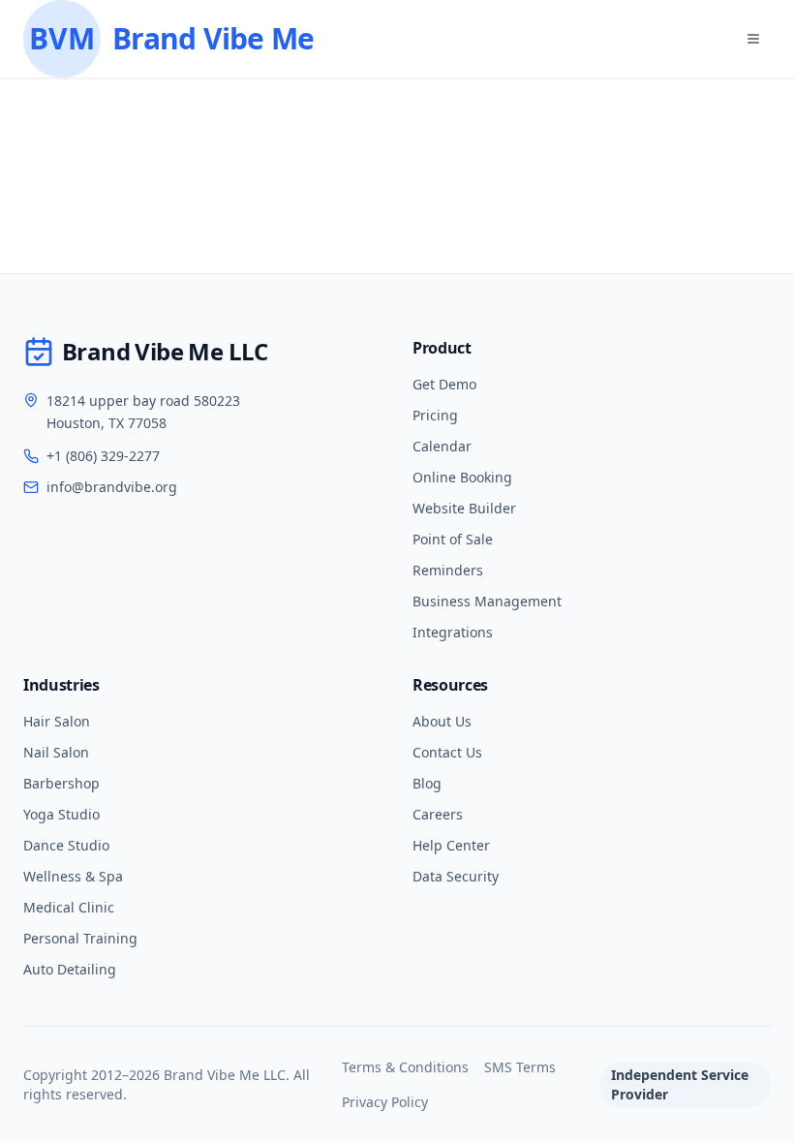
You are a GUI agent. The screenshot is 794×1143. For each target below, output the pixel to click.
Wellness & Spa (73, 876)
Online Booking (462, 477)
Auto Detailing (69, 969)
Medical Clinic (68, 907)
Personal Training (80, 938)
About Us (442, 721)
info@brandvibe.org (111, 487)
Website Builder (464, 508)
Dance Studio (66, 845)
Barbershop (61, 783)
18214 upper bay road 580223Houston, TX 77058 (143, 411)
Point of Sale (452, 539)
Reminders (447, 570)
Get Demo (444, 384)
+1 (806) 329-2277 (103, 456)
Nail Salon (56, 752)
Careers (437, 814)
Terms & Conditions (405, 1067)
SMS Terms (520, 1067)
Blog (427, 783)
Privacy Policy (385, 1102)
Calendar (442, 446)
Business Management (487, 601)
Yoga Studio (61, 814)
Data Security (455, 876)
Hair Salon (56, 721)
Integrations (452, 632)
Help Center (451, 845)
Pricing (435, 415)
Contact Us (447, 752)
